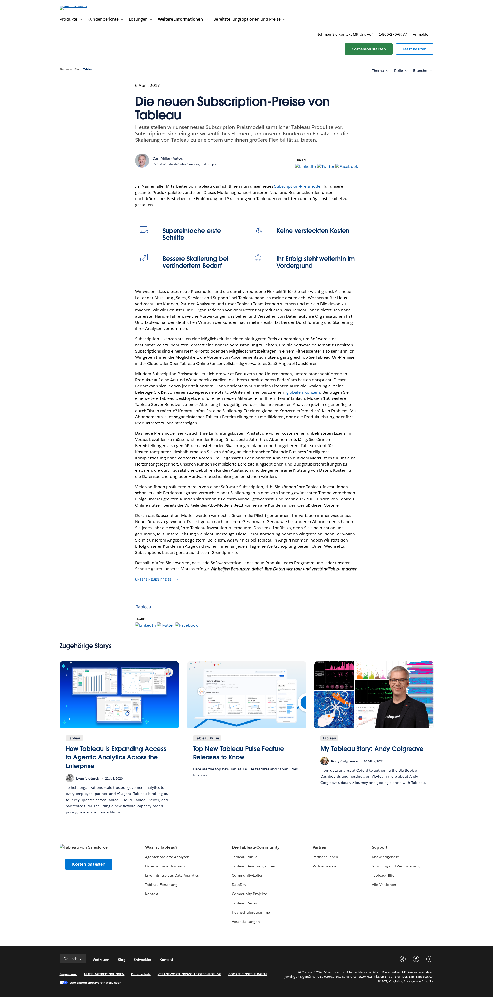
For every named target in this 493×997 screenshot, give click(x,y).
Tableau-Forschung (161, 884)
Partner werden (325, 866)
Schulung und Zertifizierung (396, 866)
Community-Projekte (249, 893)
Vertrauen (101, 959)
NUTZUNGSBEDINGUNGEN (104, 974)
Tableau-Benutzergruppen (254, 866)
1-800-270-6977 (393, 34)
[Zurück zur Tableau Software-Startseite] (81, 5)
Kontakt (151, 893)
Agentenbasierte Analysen (167, 856)
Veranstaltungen (246, 921)
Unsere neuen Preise (153, 580)
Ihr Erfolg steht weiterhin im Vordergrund (315, 262)
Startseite (66, 69)
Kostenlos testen (88, 864)
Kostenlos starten (368, 49)
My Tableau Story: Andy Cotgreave (371, 749)
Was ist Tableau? (161, 847)
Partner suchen (325, 856)
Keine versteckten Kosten (312, 231)
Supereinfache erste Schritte (192, 234)
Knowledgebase (385, 856)
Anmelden (422, 34)
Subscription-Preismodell (298, 186)
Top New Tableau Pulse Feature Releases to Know (238, 753)
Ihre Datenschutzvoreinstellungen (96, 982)
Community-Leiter (247, 875)
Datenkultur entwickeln (165, 866)
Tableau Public (244, 856)
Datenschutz (140, 974)
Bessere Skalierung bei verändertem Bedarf (196, 262)
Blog (77, 69)
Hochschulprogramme (251, 912)
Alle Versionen (384, 884)
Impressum (68, 974)
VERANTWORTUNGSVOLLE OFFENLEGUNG (189, 974)
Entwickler (142, 959)
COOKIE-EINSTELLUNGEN (247, 974)
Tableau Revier (244, 903)
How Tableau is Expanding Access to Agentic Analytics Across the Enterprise (116, 757)
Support (379, 847)
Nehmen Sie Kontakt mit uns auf (344, 34)
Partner (319, 847)
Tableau (88, 69)
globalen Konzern (303, 392)
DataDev (239, 884)
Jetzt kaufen (415, 49)
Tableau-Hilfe (383, 875)
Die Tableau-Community (255, 847)
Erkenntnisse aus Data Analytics (172, 875)
